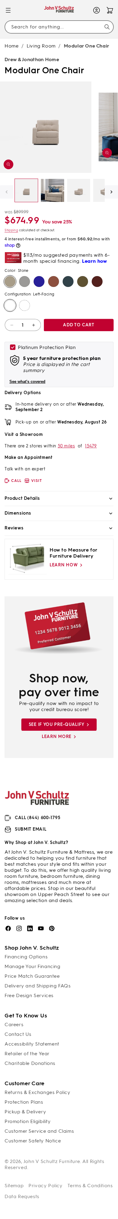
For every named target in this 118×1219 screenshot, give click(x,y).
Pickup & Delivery (25, 1112)
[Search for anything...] (107, 27)
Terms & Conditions (90, 1185)
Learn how (64, 565)
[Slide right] (111, 192)
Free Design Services (29, 995)
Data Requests (22, 1196)
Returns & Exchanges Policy (37, 1092)
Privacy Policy (45, 1185)
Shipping (11, 230)
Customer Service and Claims (39, 1131)
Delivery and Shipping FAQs (38, 986)
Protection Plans (24, 1102)
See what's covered (27, 381)
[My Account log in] (96, 10)
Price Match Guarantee (32, 976)
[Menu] (8, 10)
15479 (91, 446)
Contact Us (18, 1034)
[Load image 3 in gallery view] (78, 190)
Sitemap (14, 1185)
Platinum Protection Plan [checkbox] (47, 347)
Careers (14, 1024)
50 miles (66, 446)
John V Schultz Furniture (52, 1161)
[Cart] (109, 10)
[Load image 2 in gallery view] (52, 190)
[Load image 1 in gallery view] (26, 190)
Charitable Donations (30, 1063)
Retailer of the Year (27, 1053)
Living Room (41, 46)
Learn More (56, 736)
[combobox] (59, 26)
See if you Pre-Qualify (56, 724)
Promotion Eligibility (28, 1121)
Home (11, 46)
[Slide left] (6, 192)
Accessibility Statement (32, 1044)
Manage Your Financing (33, 966)
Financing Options (26, 957)
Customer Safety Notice (33, 1141)
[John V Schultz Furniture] (59, 10)
